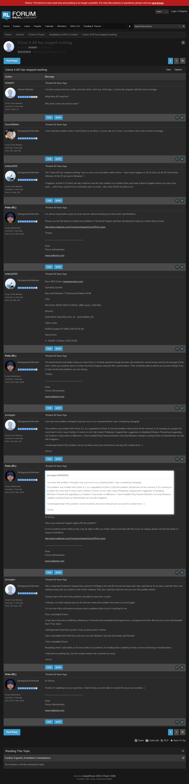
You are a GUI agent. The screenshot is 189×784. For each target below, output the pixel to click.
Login (173, 11)
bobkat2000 (11, 166)
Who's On (75, 26)
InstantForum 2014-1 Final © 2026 (99, 776)
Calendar (49, 26)
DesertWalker (12, 124)
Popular (37, 26)
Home (6, 26)
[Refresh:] (183, 758)
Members (62, 26)
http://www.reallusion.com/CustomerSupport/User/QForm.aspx (75, 227)
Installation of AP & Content (63, 34)
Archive (20, 34)
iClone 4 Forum (36, 34)
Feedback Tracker (92, 26)
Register (183, 11)
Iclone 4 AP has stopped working (100, 34)
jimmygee (10, 415)
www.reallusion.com (54, 255)
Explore (17, 26)
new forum (157, 3)
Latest (27, 26)
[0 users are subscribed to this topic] (183, 42)
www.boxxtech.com (73, 281)
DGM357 (32, 47)
